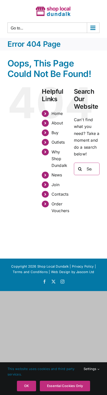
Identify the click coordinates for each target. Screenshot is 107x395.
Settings (91, 369)
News (57, 174)
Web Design (60, 272)
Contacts (60, 194)
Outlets (58, 142)
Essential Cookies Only (65, 386)
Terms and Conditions (31, 272)
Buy (55, 132)
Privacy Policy (83, 266)
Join (56, 184)
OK (26, 386)
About (57, 122)
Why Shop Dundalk (59, 158)
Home (57, 113)
